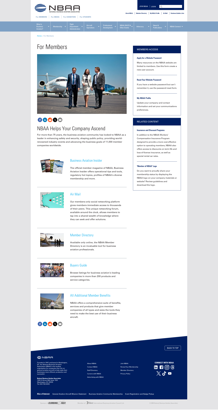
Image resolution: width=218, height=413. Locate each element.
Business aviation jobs (177, 13)
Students (87, 17)
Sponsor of (44, 403)
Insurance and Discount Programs (151, 130)
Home (39, 36)
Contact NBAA (92, 367)
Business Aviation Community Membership (106, 394)
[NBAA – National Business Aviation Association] (57, 8)
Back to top (173, 348)
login (153, 6)
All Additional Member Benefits (90, 295)
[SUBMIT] (161, 6)
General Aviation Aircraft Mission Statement (69, 394)
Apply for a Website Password (149, 58)
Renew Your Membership (129, 367)
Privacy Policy (125, 374)
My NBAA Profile (154, 13)
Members (43, 17)
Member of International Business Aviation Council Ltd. (101, 403)
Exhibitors (71, 17)
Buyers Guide (78, 265)
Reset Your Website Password (149, 80)
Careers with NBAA (94, 374)
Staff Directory (92, 370)
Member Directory (141, 13)
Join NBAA (143, 6)
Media (56, 17)
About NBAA (129, 13)
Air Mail (165, 13)
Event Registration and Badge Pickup (139, 394)
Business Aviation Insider (86, 160)
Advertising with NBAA (95, 377)
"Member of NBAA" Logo (147, 166)
